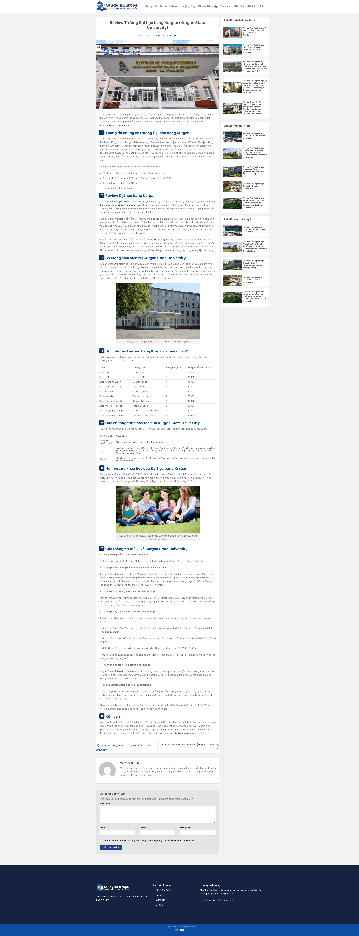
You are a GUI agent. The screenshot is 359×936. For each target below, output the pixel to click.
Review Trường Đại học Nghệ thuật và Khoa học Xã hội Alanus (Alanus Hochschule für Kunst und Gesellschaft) (255, 152)
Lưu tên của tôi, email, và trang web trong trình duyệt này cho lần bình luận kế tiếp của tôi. (149, 840)
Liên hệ (251, 6)
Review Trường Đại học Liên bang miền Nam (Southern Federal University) (253, 48)
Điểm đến (238, 6)
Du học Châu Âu (169, 6)
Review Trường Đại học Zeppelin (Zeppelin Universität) (253, 186)
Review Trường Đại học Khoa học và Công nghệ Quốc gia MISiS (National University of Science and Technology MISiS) (255, 66)
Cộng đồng (189, 6)
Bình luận (105, 803)
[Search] (261, 6)
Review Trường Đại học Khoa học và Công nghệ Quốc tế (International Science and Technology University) (254, 203)
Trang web (185, 827)
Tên (102, 827)
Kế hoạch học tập (208, 6)
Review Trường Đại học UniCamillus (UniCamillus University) (255, 135)
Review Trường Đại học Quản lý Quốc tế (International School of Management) (253, 170)
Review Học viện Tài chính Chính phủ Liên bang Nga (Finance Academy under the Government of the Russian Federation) (252, 108)
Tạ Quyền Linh (172, 36)
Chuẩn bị (225, 6)
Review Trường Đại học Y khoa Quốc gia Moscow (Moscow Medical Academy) (254, 31)
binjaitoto (179, 930)
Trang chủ (151, 6)
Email (143, 827)
